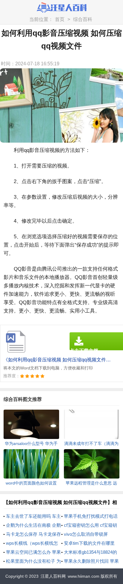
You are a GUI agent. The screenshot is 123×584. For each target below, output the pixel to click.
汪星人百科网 (53, 576)
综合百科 (82, 19)
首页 (59, 19)
